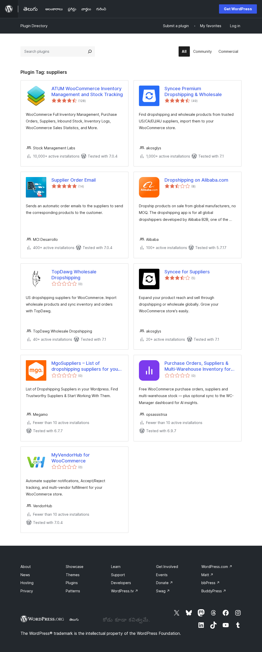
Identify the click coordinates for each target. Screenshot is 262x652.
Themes (73, 575)
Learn (116, 566)
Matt (207, 575)
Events (162, 575)
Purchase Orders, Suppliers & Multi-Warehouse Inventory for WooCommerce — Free (198, 366)
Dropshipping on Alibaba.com (196, 180)
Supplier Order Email (73, 180)
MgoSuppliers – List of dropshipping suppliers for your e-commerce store (85, 366)
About (25, 566)
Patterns (73, 591)
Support (118, 575)
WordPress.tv (124, 591)
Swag (163, 591)
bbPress (210, 583)
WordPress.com (216, 566)
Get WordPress (238, 9)
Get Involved (167, 566)
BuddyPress (213, 591)
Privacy (26, 591)
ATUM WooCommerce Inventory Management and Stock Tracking (87, 91)
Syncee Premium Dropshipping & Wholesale (193, 91)
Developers (121, 583)
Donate (164, 583)
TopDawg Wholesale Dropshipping (73, 274)
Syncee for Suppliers (187, 271)
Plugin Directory (34, 26)
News (25, 575)
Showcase (74, 566)
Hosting (27, 583)
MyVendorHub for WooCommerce (70, 457)
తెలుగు (74, 619)
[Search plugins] (90, 51)
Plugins (72, 583)
